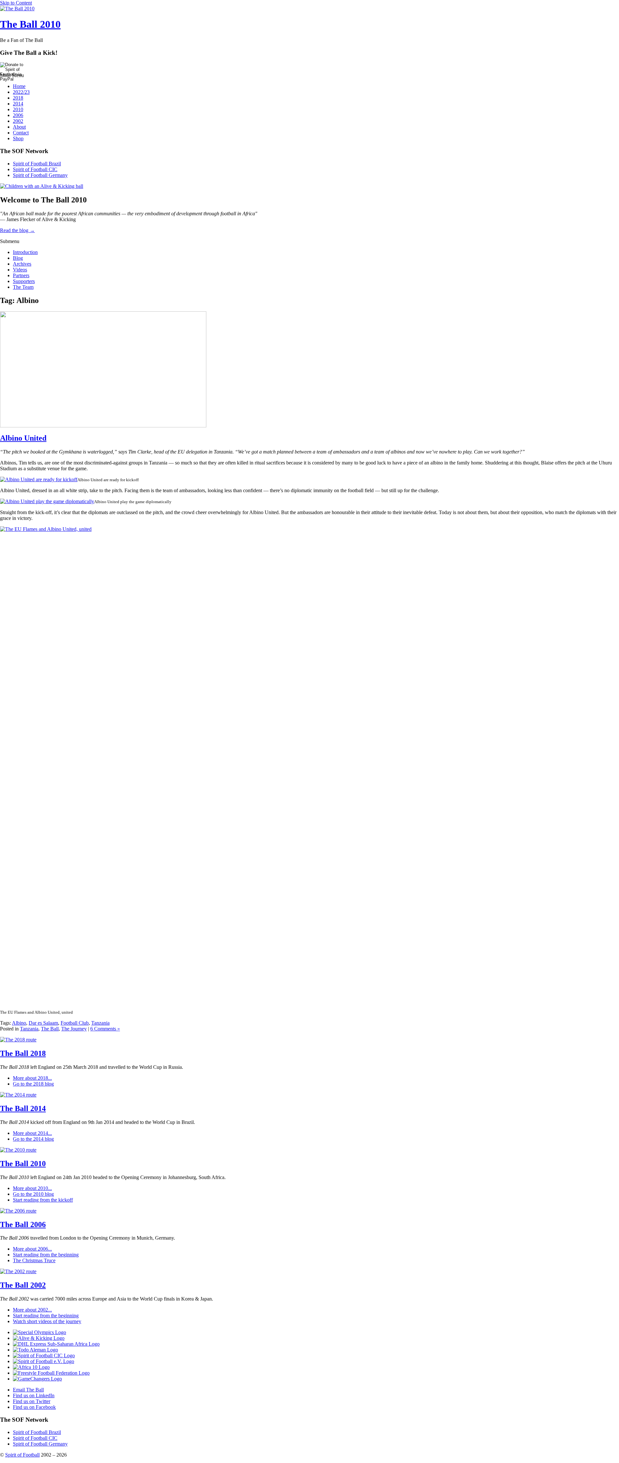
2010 (18, 109)
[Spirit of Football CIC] (44, 1355)
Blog (18, 258)
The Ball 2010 (30, 24)
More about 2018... (32, 1078)
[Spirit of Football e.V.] (43, 1361)
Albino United (23, 438)
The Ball (50, 1028)
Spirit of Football (22, 1455)
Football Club (75, 1023)
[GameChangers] (37, 1378)
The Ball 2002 (23, 1285)
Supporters (24, 281)
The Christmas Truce (34, 1260)
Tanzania (100, 1023)
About (19, 127)
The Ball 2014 (23, 1108)
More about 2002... (32, 1309)
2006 (18, 115)
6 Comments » (105, 1028)
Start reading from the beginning (46, 1254)
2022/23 (21, 92)
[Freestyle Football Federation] (51, 1373)
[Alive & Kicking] (38, 1338)
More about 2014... (32, 1133)
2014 (18, 103)
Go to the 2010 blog (33, 1194)
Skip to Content (16, 2)
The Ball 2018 (23, 1053)
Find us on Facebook (34, 1407)
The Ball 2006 (23, 1224)
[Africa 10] (31, 1367)
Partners (21, 275)
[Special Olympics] (39, 1332)
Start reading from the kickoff (43, 1200)
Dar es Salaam (43, 1023)
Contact (21, 132)
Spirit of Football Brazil (37, 163)
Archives (22, 264)
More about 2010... (32, 1188)
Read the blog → (17, 230)
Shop (18, 138)
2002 (18, 121)
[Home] (17, 8)
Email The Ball (28, 1389)
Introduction (25, 252)
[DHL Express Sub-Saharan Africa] (56, 1344)
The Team (23, 287)
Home (19, 86)
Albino (19, 1023)
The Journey (74, 1028)
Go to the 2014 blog (33, 1139)
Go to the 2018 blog (33, 1084)
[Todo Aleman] (35, 1349)
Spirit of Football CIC (35, 169)
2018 (18, 98)
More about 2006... (32, 1249)
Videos (20, 269)
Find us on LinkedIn (33, 1395)
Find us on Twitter (31, 1401)
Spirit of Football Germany (40, 175)
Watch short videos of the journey (47, 1321)
